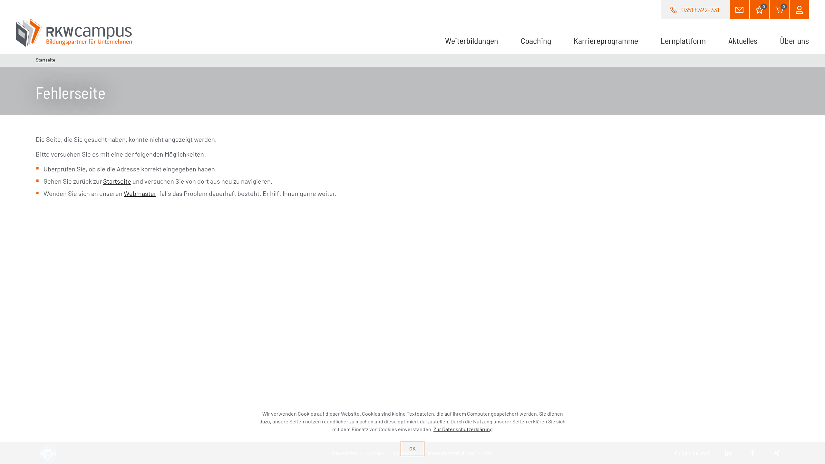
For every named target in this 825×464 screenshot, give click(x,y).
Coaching (536, 40)
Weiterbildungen (471, 40)
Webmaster (140, 193)
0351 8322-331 (700, 10)
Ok (412, 448)
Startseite (45, 60)
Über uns (794, 40)
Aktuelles (742, 40)
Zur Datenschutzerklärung (463, 429)
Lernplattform (683, 40)
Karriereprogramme (606, 40)
